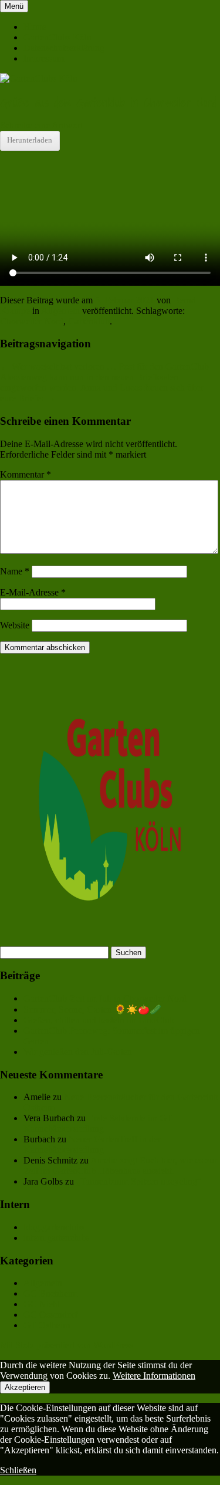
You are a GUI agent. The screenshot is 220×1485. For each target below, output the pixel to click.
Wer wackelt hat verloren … (58, 366)
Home (34, 27)
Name (14, 571)
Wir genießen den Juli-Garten (77, 1052)
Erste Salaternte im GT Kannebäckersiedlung (97, 1123)
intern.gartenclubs (56, 1238)
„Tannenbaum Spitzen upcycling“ (138, 1181)
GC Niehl (41, 1304)
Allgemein (60, 311)
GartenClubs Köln (57, 37)
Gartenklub (89, 321)
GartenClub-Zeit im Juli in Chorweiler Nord (105, 998)
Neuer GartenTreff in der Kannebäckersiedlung (92, 1144)
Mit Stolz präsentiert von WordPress (66, 1345)
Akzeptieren (25, 1387)
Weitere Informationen (154, 1376)
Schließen (18, 1470)
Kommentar (25, 474)
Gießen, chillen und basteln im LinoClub (98, 1020)
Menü (14, 6)
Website (14, 625)
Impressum (43, 58)
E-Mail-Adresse (33, 592)
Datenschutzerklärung (63, 48)
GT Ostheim (46, 1325)
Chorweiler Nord (31, 321)
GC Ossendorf (50, 1315)
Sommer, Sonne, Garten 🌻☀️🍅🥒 (92, 1009)
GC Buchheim (50, 1293)
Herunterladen (29, 140)
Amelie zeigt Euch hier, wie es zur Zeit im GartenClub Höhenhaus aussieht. (120, 1165)
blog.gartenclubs (53, 1227)
